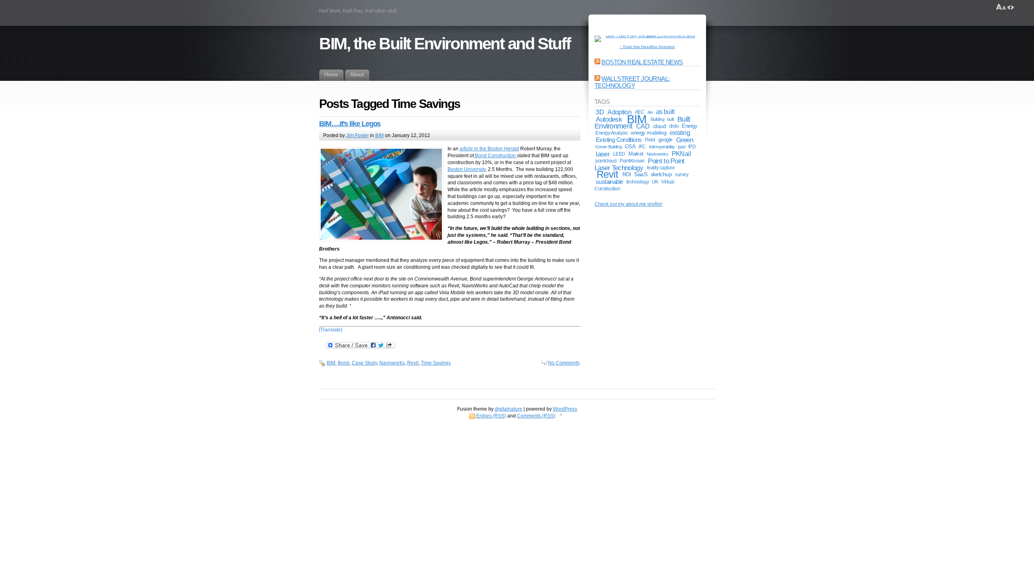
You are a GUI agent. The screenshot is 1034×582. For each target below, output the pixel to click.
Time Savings (436, 363)
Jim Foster (357, 135)
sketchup (661, 174)
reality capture (661, 168)
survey (681, 174)
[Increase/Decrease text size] (1001, 7)
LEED (619, 154)
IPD (692, 147)
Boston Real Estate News (642, 62)
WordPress (565, 409)
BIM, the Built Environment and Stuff (445, 43)
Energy (689, 126)
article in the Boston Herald (489, 149)
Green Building (608, 146)
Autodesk (609, 119)
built (670, 119)
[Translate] (330, 330)
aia (650, 112)
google (665, 140)
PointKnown (632, 160)
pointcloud (605, 161)
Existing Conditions (618, 139)
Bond (343, 363)
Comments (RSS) (536, 416)
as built (665, 111)
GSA (630, 146)
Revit (412, 363)
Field (650, 140)
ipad (681, 146)
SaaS (640, 174)
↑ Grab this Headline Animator (647, 46)
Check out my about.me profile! (628, 204)
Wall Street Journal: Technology (632, 82)
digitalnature (508, 409)
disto (674, 126)
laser (602, 154)
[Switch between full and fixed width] (1010, 7)
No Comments (564, 363)
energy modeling (648, 133)
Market (635, 154)
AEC (640, 111)
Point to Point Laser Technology (640, 164)
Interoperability (662, 146)
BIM (379, 135)
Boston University (466, 169)
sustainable (609, 182)
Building (657, 119)
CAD (642, 126)
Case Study (364, 363)
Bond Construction (495, 155)
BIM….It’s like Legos (349, 124)
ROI (626, 174)
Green (685, 140)
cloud (659, 126)
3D (600, 112)
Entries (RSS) (491, 416)
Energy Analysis (611, 133)
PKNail (681, 153)
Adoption (619, 112)
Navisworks (392, 363)
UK (655, 181)
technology (637, 181)
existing (680, 132)
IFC (642, 147)
